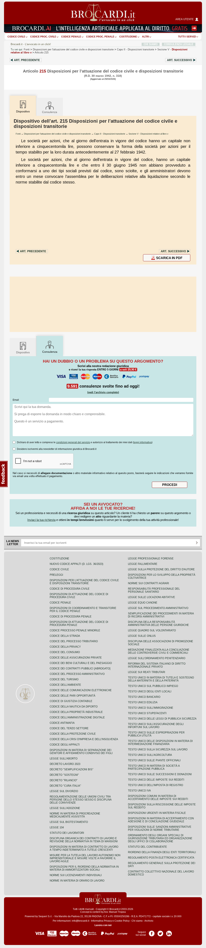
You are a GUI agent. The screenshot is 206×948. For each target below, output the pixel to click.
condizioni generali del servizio (73, 442)
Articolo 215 (41, 52)
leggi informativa (143, 442)
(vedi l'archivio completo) (103, 392)
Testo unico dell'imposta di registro (155, 785)
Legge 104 (57, 827)
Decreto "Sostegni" (64, 774)
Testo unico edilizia (143, 702)
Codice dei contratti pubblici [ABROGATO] (80, 668)
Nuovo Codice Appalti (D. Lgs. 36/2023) (76, 563)
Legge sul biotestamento (69, 822)
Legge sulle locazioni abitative (151, 597)
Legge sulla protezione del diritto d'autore (161, 569)
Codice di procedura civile (70, 588)
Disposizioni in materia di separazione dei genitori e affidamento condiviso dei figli (81, 752)
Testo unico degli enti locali (149, 691)
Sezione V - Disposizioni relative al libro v (148, 134)
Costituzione (128, 36)
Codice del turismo (64, 679)
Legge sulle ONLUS (142, 635)
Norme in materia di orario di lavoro (77, 880)
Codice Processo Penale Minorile (75, 630)
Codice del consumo (65, 652)
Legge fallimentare (142, 563)
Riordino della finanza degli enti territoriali (162, 852)
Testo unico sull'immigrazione (150, 707)
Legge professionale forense (151, 558)
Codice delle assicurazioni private (76, 657)
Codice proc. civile (43, 36)
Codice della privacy (65, 646)
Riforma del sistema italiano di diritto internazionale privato (156, 665)
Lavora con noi (103, 925)
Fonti (27, 49)
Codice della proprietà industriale (76, 712)
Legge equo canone (142, 602)
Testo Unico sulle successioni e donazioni (160, 774)
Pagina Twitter (160, 932)
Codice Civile (16, 36)
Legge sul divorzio (64, 791)
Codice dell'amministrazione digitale (77, 717)
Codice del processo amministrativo (77, 673)
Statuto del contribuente (147, 846)
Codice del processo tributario (74, 641)
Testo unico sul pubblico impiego (153, 686)
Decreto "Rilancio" (63, 780)
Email (16, 399)
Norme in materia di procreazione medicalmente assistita (75, 815)
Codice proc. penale (100, 36)
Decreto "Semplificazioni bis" (71, 769)
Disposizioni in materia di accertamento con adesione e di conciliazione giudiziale (161, 820)
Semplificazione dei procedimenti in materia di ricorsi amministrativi (161, 615)
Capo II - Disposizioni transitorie (109, 134)
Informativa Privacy (101, 920)
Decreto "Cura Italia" (65, 785)
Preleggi (56, 574)
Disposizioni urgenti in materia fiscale (157, 812)
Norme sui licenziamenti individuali (76, 875)
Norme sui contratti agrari (148, 583)
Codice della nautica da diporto (74, 706)
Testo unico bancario (144, 696)
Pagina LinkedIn (169, 932)
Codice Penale (71, 36)
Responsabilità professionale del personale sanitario (154, 590)
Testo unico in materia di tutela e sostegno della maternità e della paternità (161, 679)
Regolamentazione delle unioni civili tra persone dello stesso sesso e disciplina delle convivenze (80, 799)
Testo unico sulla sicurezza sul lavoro (157, 749)
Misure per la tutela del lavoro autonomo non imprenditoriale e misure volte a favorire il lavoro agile (85, 858)
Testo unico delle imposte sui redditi (156, 779)
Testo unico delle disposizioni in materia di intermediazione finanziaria (160, 743)
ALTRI (145, 36)
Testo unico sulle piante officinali (154, 760)
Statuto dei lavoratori (67, 832)
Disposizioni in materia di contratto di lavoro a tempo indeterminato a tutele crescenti (84, 848)
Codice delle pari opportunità (72, 695)
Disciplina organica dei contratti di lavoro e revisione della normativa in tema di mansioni (84, 840)
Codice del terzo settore (69, 728)
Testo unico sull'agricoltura (150, 754)
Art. (27, 60)
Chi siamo (137, 920)
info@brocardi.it (80, 920)
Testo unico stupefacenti (147, 713)
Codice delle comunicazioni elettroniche (81, 690)
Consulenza (49, 112)
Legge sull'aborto (63, 758)
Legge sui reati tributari (146, 672)
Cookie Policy (122, 920)
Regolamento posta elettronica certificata (161, 857)
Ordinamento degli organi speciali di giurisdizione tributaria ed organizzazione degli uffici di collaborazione (160, 838)
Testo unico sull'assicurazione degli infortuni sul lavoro (156, 726)
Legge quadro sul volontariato (152, 630)
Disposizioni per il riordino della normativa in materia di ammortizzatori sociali (84, 868)
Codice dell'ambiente (65, 684)
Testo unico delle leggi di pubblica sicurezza (162, 718)
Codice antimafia (62, 722)
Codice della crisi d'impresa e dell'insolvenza (84, 739)
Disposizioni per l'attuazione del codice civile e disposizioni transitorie (73, 49)
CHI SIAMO (151, 44)
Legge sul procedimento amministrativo (158, 608)
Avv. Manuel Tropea (115, 912)
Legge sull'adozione (65, 808)
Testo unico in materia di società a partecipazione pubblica (154, 767)
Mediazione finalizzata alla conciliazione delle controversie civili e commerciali (158, 651)
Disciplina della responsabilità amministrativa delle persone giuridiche (158, 623)
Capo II (135, 49)
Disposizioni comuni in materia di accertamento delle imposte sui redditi (158, 797)
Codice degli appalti (65, 744)
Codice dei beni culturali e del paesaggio (81, 663)
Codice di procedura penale (71, 616)
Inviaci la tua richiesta (41, 520)
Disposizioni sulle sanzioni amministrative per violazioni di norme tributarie (159, 828)
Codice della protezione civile (73, 733)
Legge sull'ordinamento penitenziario (156, 658)
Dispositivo (23, 352)
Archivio (148, 920)
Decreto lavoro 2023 (65, 763)
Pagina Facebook (151, 932)
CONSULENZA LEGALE (178, 44)
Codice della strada (65, 635)
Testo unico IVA (139, 790)
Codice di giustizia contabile (71, 701)
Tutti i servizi (187, 36)
